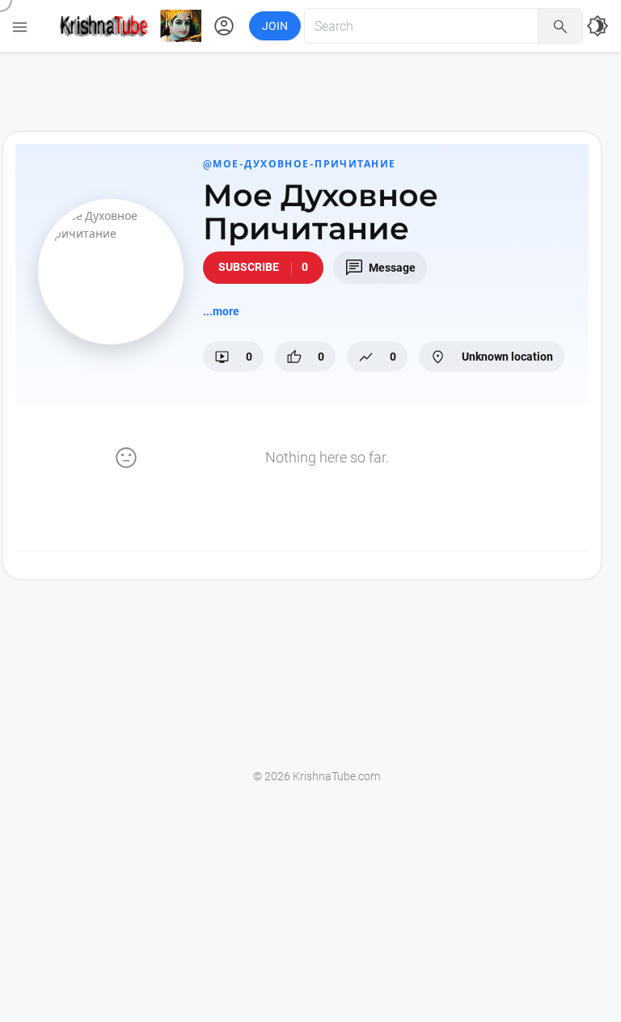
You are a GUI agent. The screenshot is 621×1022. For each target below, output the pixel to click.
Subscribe (263, 266)
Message (380, 267)
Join (275, 25)
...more (221, 311)
